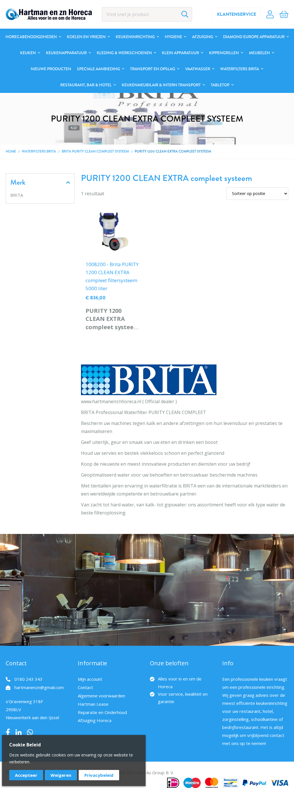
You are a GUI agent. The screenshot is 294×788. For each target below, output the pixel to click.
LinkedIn (19, 732)
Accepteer (26, 775)
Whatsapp (30, 732)
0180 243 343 (28, 679)
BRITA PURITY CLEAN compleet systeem (95, 151)
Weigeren (61, 775)
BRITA (16, 195)
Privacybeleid (98, 775)
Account (270, 14)
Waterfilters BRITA (39, 151)
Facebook (8, 732)
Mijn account (90, 679)
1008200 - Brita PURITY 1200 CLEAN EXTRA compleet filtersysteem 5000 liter (112, 276)
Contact (85, 687)
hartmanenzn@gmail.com (39, 687)
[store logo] (49, 14)
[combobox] (147, 14)
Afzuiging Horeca (94, 720)
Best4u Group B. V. (155, 772)
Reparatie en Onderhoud (102, 712)
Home (11, 151)
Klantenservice (236, 14)
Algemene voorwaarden (101, 696)
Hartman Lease (93, 704)
